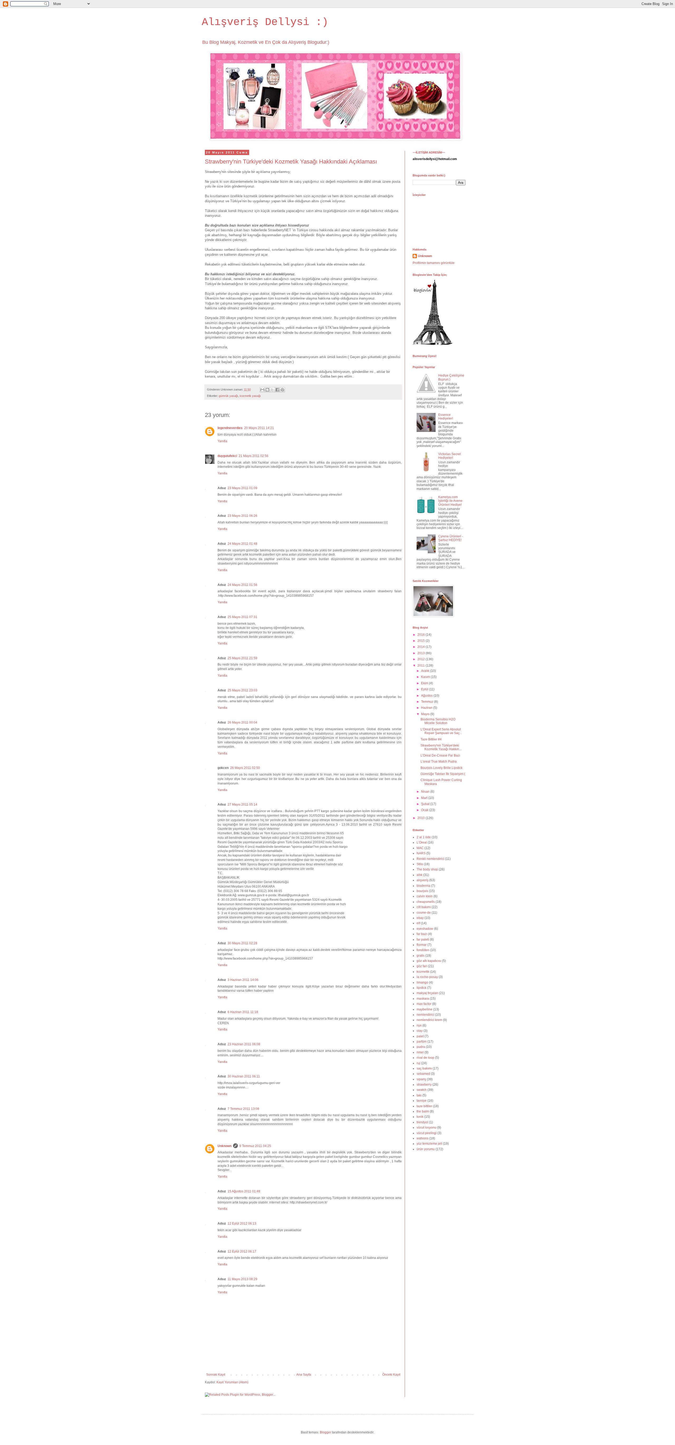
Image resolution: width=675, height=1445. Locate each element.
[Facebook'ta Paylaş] (277, 389)
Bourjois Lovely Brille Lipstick (441, 768)
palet (420, 1036)
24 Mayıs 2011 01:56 (242, 585)
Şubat (425, 804)
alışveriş (422, 880)
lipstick (421, 988)
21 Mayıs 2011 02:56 (253, 456)
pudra (421, 1047)
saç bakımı (424, 1068)
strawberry (424, 1084)
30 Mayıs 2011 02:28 (242, 943)
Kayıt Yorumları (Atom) (232, 1382)
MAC (420, 848)
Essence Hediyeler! (445, 416)
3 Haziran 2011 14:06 (243, 980)
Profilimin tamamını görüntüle (434, 263)
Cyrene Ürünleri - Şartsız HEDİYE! (450, 538)
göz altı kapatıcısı (429, 961)
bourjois (422, 891)
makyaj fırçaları (427, 993)
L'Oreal (422, 842)
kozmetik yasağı (250, 395)
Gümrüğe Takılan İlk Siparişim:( (443, 774)
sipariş (421, 1079)
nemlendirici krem (429, 1020)
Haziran (427, 708)
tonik (420, 1117)
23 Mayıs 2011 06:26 (242, 516)
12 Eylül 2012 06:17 (242, 1251)
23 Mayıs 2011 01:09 (242, 488)
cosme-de (424, 912)
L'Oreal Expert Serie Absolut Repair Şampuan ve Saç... (441, 731)
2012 (421, 659)
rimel (420, 1052)
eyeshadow (425, 929)
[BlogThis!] (267, 389)
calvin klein (425, 896)
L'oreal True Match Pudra (439, 761)
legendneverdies (230, 428)
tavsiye (422, 1100)
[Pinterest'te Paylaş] (282, 389)
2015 (421, 641)
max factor (424, 1004)
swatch (422, 1090)
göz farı (422, 966)
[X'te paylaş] (272, 389)
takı (419, 1095)
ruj (418, 1063)
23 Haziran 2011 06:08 (244, 1044)
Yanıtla (222, 441)
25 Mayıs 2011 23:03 (242, 690)
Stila (420, 864)
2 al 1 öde (424, 837)
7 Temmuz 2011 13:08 (243, 1109)
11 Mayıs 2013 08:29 (242, 1279)
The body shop (427, 869)
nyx (419, 1025)
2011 (421, 665)
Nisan (425, 791)
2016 (421, 635)
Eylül (425, 689)
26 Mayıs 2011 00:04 (242, 722)
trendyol (422, 1122)
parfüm (422, 1041)
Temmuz (427, 702)
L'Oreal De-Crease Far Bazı (440, 755)
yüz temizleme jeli (429, 1143)
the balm (423, 1111)
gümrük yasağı (228, 395)
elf (418, 923)
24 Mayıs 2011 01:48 (242, 544)
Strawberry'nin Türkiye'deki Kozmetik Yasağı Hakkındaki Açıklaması (291, 161)
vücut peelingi (427, 1133)
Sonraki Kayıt (215, 1374)
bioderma (423, 886)
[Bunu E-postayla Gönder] (262, 389)
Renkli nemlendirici (430, 859)
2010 (421, 818)
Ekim (425, 683)
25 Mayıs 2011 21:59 (242, 658)
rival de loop (425, 1057)
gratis (421, 955)
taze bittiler (424, 1106)
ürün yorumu (426, 1149)
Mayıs (425, 714)
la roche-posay (427, 977)
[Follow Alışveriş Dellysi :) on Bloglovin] (432, 344)
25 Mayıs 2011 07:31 (242, 617)
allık (419, 875)
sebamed (423, 1074)
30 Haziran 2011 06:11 (244, 1076)
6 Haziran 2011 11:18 (243, 1012)
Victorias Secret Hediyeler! (449, 456)
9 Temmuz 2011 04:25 (255, 1146)
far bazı (422, 934)
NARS (421, 853)
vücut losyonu (426, 1127)
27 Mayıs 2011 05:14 (242, 804)
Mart (424, 798)
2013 (421, 653)
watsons (422, 1138)
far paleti (423, 939)
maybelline (424, 1009)
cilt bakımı (424, 907)
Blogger (325, 1432)
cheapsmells (426, 902)
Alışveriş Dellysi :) (265, 22)
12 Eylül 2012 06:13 (242, 1223)
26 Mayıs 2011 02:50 (245, 768)
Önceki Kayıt (391, 1374)
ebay (420, 918)
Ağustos (427, 695)
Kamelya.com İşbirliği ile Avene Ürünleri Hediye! (450, 501)
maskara (423, 998)
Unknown (225, 1146)
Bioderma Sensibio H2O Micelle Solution (438, 721)
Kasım (426, 677)
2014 (421, 647)
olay (420, 1031)
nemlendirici (425, 1015)
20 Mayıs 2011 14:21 (259, 428)
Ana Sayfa (303, 1374)
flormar (422, 945)
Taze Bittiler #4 (431, 739)
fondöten (423, 950)
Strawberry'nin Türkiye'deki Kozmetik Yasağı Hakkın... (441, 747)
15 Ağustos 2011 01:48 (244, 1191)
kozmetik (423, 972)
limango (422, 982)
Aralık (425, 671)
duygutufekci (227, 456)
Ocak (425, 810)
